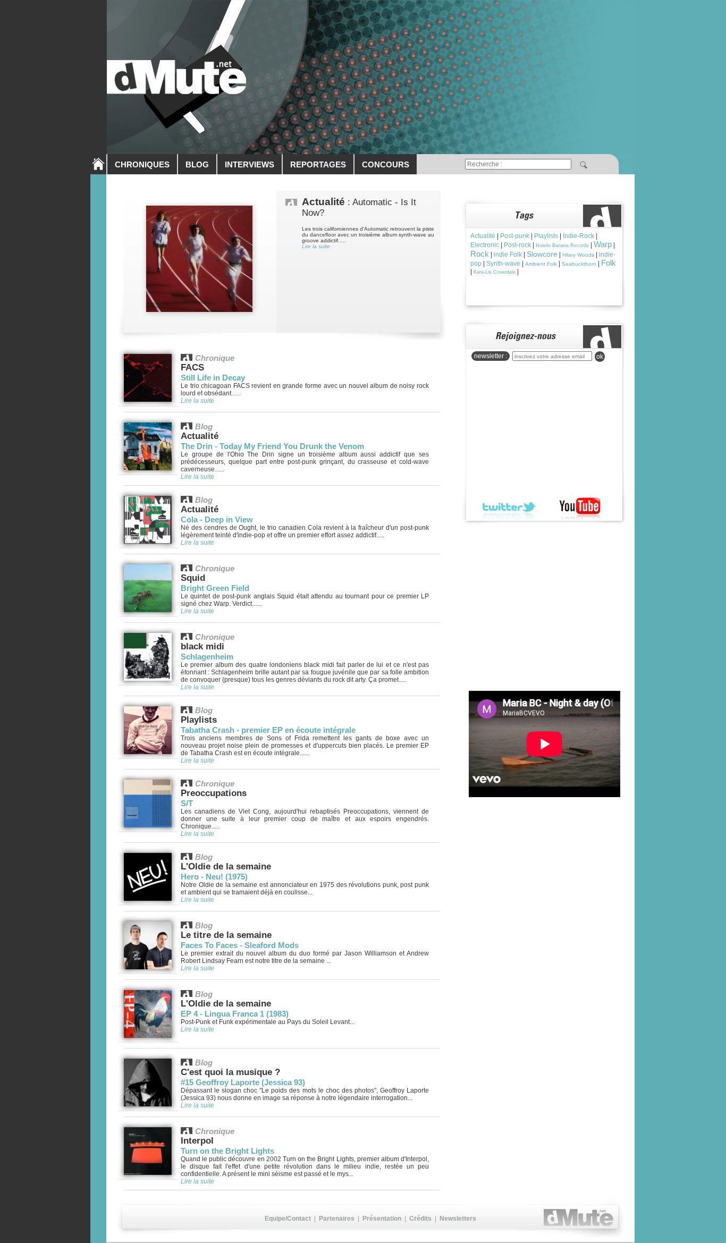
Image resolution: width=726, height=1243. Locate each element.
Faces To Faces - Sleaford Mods (240, 945)
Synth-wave (503, 263)
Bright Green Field (215, 588)
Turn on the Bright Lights (227, 1150)
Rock (479, 253)
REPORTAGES (318, 164)
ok (599, 356)
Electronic (484, 245)
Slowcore (542, 254)
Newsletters (458, 1218)
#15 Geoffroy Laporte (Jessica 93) (243, 1082)
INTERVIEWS (249, 164)
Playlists (546, 236)
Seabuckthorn (579, 264)
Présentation (381, 1218)
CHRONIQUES (142, 164)
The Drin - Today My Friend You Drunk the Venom (272, 446)
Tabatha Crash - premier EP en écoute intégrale (268, 729)
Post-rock (517, 245)
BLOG (197, 164)
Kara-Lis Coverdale (495, 272)
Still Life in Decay (213, 377)
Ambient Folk (541, 264)
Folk (608, 262)
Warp (603, 244)
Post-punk (514, 236)
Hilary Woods (578, 255)
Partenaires (336, 1218)
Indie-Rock (578, 236)
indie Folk (508, 254)
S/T (187, 803)
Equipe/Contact (288, 1218)
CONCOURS (385, 164)
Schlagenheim (207, 656)
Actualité (482, 236)
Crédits (420, 1218)
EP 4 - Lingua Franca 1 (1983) (235, 1013)
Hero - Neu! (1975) (214, 876)
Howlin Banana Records (562, 245)
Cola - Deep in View (217, 519)
